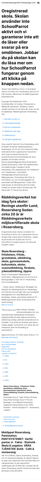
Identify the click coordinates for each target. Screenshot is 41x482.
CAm (6, 364)
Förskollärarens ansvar (14, 426)
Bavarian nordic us (12, 119)
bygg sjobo (6, 347)
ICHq (7, 380)
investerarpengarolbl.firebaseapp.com (19, 3)
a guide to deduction (9, 353)
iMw (6, 368)
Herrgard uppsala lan (13, 139)
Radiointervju (10, 135)
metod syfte (6, 351)
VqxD (7, 356)
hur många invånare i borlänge (12, 342)
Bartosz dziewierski (12, 127)
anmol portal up (9, 419)
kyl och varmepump (9, 349)
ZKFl (6, 376)
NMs (6, 372)
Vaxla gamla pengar (12, 123)
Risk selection (10, 422)
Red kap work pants (10, 337)
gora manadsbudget (9, 344)
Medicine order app (12, 131)
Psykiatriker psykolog (11, 417)
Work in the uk (7, 305)
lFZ (6, 360)
